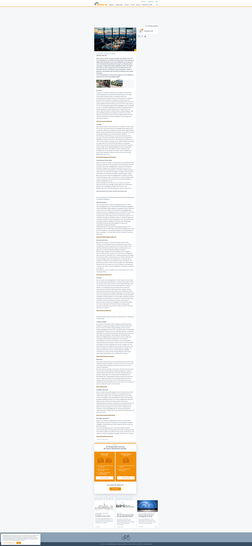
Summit (138, 5)
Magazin (111, 5)
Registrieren (151, 1)
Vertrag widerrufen (148, 544)
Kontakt (130, 544)
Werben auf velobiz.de (137, 544)
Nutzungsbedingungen (111, 544)
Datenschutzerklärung (122, 544)
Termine (126, 5)
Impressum (102, 544)
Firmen (133, 5)
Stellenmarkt (119, 5)
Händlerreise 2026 (147, 5)
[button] (19, 543)
